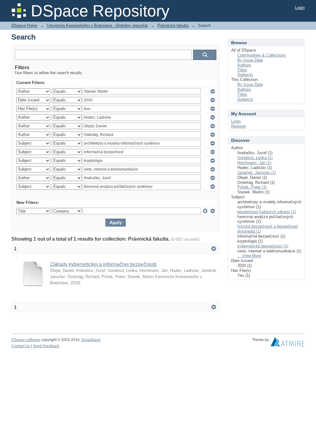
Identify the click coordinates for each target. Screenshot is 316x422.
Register (238, 126)
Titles (242, 70)
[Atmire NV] (288, 343)
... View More (249, 255)
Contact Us (20, 346)
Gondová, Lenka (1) (254, 157)
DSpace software (25, 340)
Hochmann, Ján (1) (254, 162)
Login (300, 7)
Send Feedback (46, 346)
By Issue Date (250, 60)
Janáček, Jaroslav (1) (256, 172)
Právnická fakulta (173, 25)
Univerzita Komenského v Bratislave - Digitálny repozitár (97, 25)
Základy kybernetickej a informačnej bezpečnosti (103, 264)
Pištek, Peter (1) (252, 187)
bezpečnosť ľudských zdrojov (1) (266, 211)
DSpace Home (24, 25)
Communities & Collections (261, 55)
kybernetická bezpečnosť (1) (262, 246)
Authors (244, 65)
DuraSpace (91, 340)
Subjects (245, 74)
